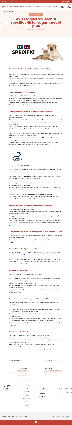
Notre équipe (10, 6)
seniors (20, 198)
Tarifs (29, 6)
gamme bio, (52, 220)
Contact (48, 6)
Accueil (3, 6)
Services (16, 6)
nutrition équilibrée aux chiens (48, 252)
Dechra (19, 235)
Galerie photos (23, 6)
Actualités (43, 6)
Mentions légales (23, 416)
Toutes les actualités (7, 11)
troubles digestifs (56, 261)
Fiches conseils (36, 6)
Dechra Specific (28, 183)
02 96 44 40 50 (42, 396)
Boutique (55, 6)
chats (14, 274)
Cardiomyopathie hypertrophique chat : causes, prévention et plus (18, 373)
